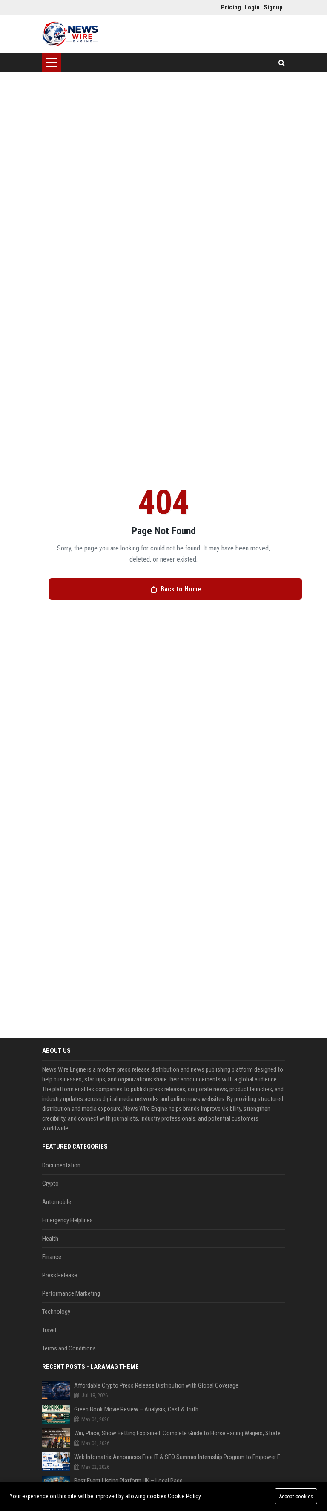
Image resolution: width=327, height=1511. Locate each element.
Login (251, 7)
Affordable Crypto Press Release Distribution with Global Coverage (156, 1385)
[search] (281, 62)
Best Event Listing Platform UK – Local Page (128, 1481)
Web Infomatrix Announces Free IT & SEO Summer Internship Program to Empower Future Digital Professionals (179, 1457)
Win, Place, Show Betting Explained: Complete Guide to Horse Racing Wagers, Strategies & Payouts (179, 1433)
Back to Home (181, 589)
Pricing (228, 7)
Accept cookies (296, 1496)
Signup (271, 7)
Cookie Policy (184, 1496)
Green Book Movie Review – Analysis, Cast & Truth (136, 1409)
